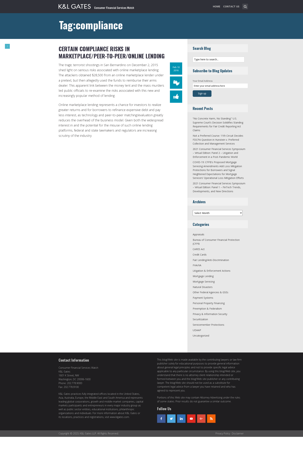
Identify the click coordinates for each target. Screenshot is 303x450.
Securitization (200, 319)
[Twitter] (171, 418)
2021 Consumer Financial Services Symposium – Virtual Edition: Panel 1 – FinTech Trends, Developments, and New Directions (219, 187)
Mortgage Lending (203, 276)
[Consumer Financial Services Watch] (96, 6)
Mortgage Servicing (204, 281)
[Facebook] (161, 418)
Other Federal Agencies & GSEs (210, 292)
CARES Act (199, 249)
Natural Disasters (203, 287)
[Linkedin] (181, 418)
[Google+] (201, 418)
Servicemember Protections (208, 324)
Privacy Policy (223, 433)
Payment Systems (203, 297)
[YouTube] (191, 418)
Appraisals (198, 234)
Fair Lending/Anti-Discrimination (211, 260)
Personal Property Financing (209, 303)
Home (216, 6)
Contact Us (231, 6)
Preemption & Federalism (207, 308)
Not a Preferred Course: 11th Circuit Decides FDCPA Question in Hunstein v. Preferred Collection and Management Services (218, 139)
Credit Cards (200, 254)
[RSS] (211, 418)
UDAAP (197, 330)
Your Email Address (203, 80)
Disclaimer (238, 433)
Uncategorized (201, 335)
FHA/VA (197, 265)
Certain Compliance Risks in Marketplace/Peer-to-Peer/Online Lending (112, 52)
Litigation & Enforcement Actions (211, 270)
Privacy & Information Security (210, 314)
